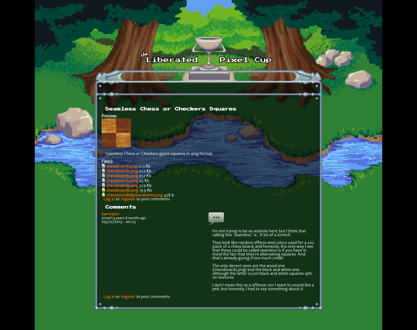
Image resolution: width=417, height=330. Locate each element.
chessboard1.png (121, 166)
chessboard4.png (122, 181)
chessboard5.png (122, 186)
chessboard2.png (122, 171)
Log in (109, 199)
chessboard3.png (122, 176)
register (128, 199)
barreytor (110, 214)
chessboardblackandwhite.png (134, 195)
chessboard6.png (122, 191)
